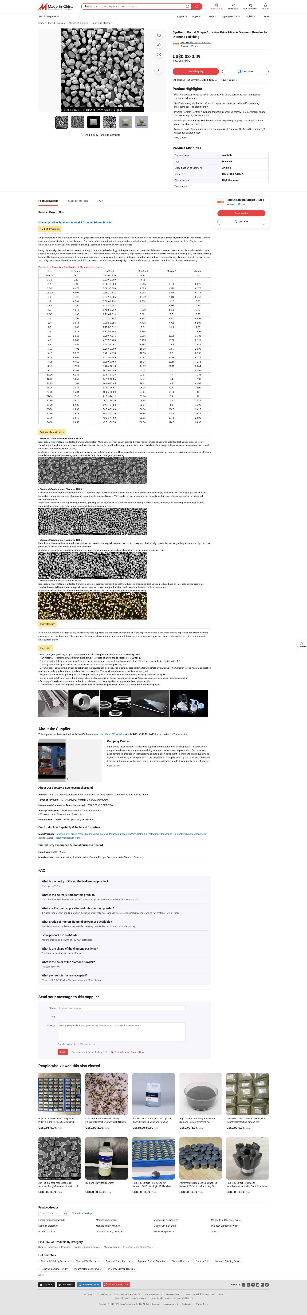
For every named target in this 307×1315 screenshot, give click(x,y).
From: (53, 1008)
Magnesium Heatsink (96, 833)
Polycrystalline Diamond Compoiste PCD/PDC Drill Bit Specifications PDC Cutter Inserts (56, 1122)
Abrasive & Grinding (78, 22)
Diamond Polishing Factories (55, 1261)
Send (62, 1051)
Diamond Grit (202, 1261)
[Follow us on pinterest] (262, 1284)
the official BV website (112, 734)
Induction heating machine (109, 1231)
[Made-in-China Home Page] (55, 6)
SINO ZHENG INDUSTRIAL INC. (195, 42)
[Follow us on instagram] (253, 1284)
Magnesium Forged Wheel (70, 833)
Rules (266, 16)
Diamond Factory (180, 1261)
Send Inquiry (196, 71)
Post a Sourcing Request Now (127, 1052)
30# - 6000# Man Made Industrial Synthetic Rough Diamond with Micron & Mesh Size (58, 1186)
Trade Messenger (89, 1284)
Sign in (265, 8)
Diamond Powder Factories (151, 1261)
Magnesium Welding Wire (122, 833)
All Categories (49, 16)
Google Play (66, 1284)
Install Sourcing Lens (118, 1284)
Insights (220, 1294)
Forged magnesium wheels (51, 1219)
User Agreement (171, 1304)
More (41, 1274)
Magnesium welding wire (166, 1219)
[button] (187, 6)
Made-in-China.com (139, 1298)
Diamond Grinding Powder (228, 1261)
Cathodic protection (48, 1225)
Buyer (195, 16)
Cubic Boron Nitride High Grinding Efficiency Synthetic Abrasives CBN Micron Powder (106, 1122)
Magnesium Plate (71, 837)
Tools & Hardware (56, 22)
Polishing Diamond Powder (54, 1268)
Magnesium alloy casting (108, 1225)
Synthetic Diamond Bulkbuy (121, 1268)
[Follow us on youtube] (257, 1284)
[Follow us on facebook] (243, 1284)
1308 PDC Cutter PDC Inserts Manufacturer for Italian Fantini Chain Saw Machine (247, 1186)
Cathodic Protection (148, 833)
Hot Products (88, 1294)
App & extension (230, 16)
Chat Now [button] (247, 71)
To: (54, 1016)
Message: (51, 1025)
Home (41, 22)
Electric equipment (163, 1231)
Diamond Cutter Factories (118, 1261)
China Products (104, 1294)
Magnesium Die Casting (172, 833)
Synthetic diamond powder (224, 1225)
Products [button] (90, 6)
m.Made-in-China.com (161, 1298)
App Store (46, 1284)
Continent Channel (191, 1294)
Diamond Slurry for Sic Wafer (99, 1182)
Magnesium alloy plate (165, 1225)
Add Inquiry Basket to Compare (102, 135)
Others (214, 1231)
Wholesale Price (172, 1294)
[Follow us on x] (248, 1284)
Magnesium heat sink (106, 1219)
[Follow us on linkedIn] (267, 1284)
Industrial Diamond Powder (87, 1268)
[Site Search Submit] (196, 6)
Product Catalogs (83, 1213)
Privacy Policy (202, 1304)
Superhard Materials (102, 22)
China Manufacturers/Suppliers (128, 1294)
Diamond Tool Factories (87, 1261)
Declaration (187, 1304)
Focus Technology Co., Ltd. (131, 1304)
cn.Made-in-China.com (183, 1298)
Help (211, 16)
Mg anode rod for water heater (226, 1219)
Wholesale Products (153, 1294)
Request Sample (228, 80)
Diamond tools (45, 1231)
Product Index (208, 1294)
